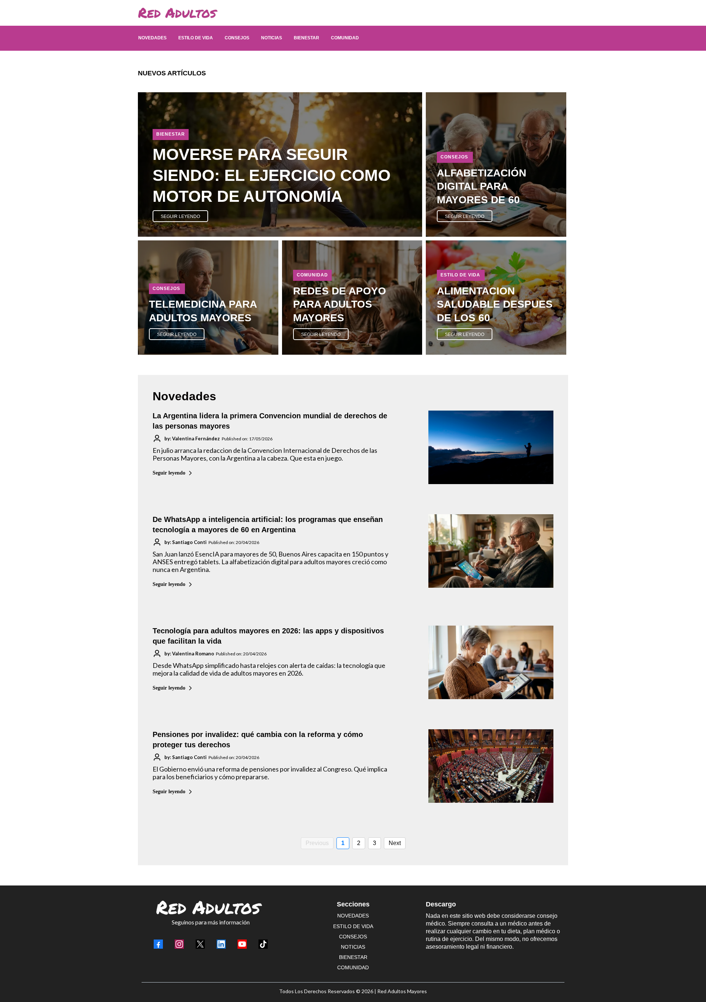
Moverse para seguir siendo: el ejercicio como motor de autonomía (272, 175)
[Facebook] (158, 944)
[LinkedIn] (221, 944)
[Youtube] (242, 944)
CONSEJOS (353, 937)
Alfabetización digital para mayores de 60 (481, 186)
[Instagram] (179, 944)
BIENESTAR (353, 957)
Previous (317, 843)
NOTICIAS (353, 947)
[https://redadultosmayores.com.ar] (349, 12)
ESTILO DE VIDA (353, 926)
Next (395, 843)
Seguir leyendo (169, 473)
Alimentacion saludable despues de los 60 (495, 304)
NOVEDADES (353, 916)
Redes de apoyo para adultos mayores (339, 304)
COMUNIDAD (353, 967)
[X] (200, 944)
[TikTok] (263, 944)
